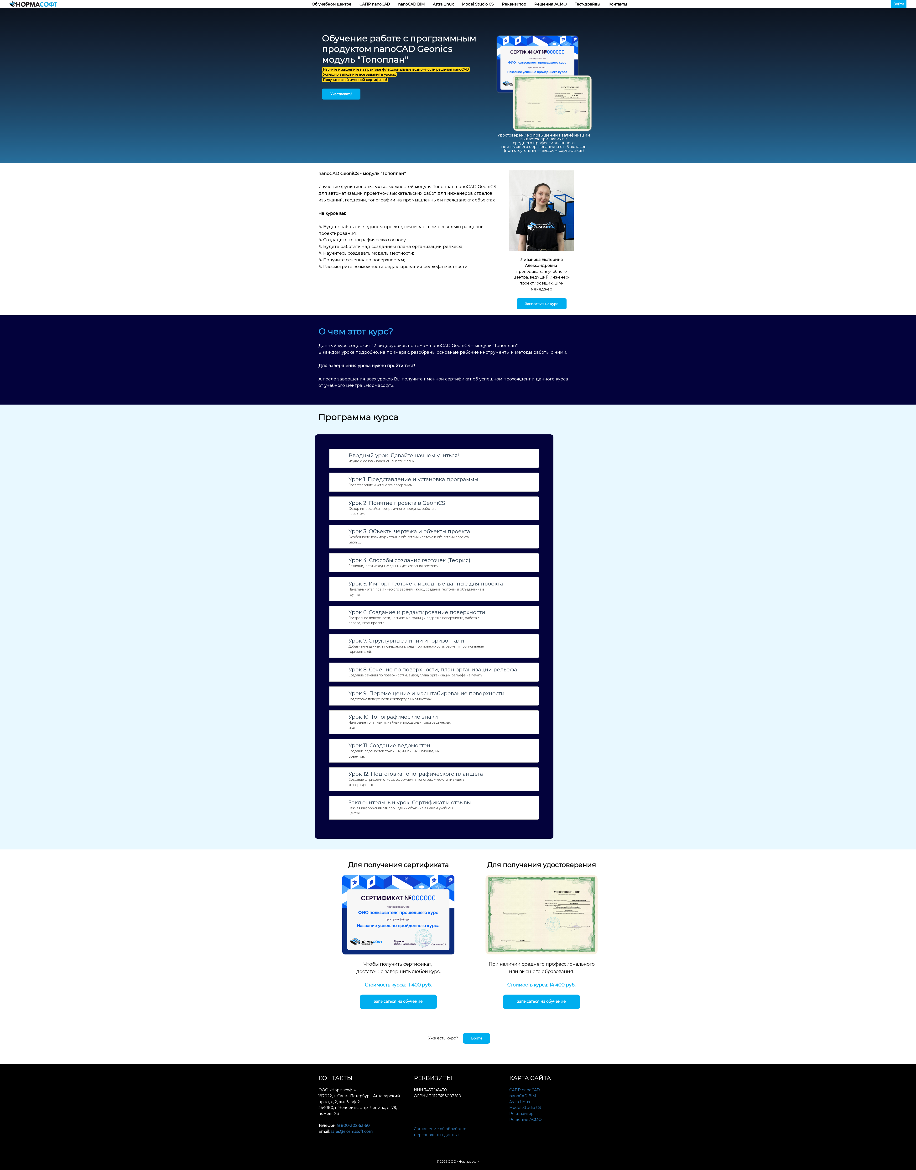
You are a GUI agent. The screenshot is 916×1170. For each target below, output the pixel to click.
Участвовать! (341, 94)
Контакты (618, 4)
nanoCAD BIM (412, 4)
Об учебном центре (332, 4)
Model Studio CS (478, 4)
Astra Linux (444, 4)
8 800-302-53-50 (353, 1125)
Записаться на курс (541, 304)
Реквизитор (514, 4)
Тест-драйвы (588, 4)
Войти (898, 4)
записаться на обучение (398, 1001)
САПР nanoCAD (375, 4)
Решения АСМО (551, 4)
